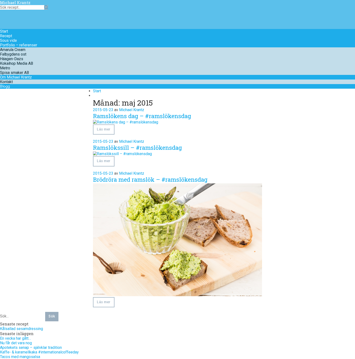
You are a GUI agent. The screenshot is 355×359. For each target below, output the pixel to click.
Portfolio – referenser (18, 45)
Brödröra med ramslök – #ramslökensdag (150, 179)
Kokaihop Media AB (16, 63)
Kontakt (6, 81)
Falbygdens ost (13, 54)
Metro (5, 68)
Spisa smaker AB (14, 72)
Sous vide (8, 40)
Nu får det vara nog (16, 343)
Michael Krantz (15, 2)
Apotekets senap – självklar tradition (31, 347)
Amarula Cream (12, 49)
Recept (6, 36)
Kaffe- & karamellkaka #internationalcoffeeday (39, 352)
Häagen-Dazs (11, 59)
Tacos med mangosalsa (20, 356)
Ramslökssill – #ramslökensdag (137, 147)
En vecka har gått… (15, 338)
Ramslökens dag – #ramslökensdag (142, 116)
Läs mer (103, 129)
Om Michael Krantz (16, 77)
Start (4, 31)
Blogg (5, 86)
